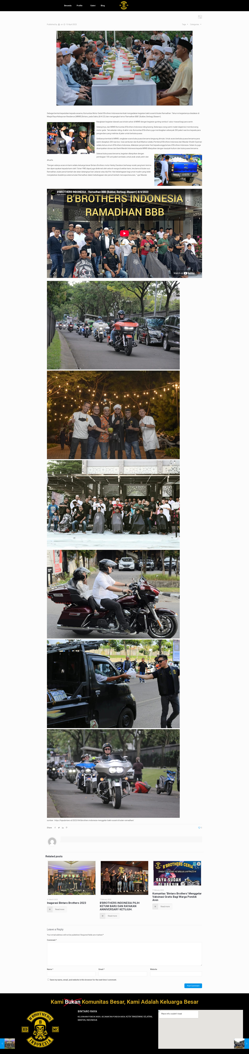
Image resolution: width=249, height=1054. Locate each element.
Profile (79, 6)
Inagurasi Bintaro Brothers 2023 (66, 902)
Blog (103, 6)
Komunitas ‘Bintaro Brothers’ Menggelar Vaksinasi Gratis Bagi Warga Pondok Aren (177, 897)
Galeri (93, 6)
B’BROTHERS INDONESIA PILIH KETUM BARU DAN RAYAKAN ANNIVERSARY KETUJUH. (120, 906)
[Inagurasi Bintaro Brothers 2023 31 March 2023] (7, 1043)
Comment (52, 940)
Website (153, 969)
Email (102, 969)
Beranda (67, 6)
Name (50, 969)
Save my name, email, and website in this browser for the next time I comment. (83, 980)
